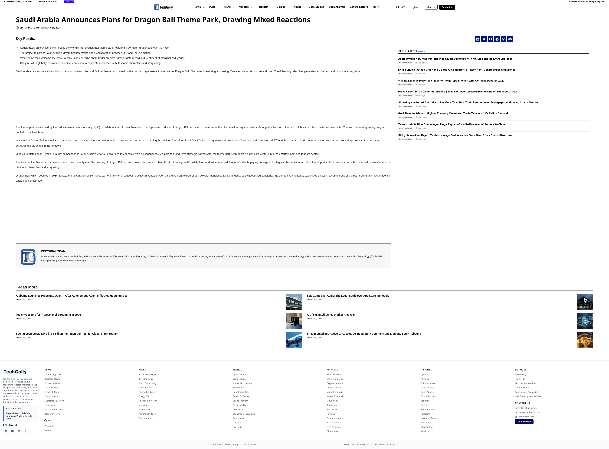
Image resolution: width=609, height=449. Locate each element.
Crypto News (51, 396)
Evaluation (238, 427)
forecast (425, 405)
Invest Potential (335, 396)
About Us (217, 444)
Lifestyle (237, 422)
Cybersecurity (240, 374)
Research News (52, 414)
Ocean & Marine (241, 396)
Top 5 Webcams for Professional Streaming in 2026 (48, 314)
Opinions (425, 374)
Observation (427, 427)
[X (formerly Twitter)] (19, 430)
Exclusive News (52, 383)
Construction (145, 387)
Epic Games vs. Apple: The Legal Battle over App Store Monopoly (348, 295)
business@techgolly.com (527, 412)
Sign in (431, 7)
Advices (425, 379)
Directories (332, 431)
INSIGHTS (426, 369)
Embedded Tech (146, 392)
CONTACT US (522, 403)
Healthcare (238, 387)
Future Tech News (53, 409)
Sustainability (239, 405)
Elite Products (334, 422)
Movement (332, 400)
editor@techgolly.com (526, 408)
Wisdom (425, 431)
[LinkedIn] (5, 430)
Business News (52, 379)
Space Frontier (240, 400)
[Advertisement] (203, 99)
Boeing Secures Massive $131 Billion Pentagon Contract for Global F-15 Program (67, 333)
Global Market (334, 387)
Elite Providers (334, 427)
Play (402, 7)
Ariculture (143, 405)
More (376, 7)
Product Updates (335, 418)
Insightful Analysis (430, 418)
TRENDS (237, 369)
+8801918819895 (526, 416)
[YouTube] (12, 430)
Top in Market (334, 405)
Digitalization (239, 379)
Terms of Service (250, 444)
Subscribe (447, 7)
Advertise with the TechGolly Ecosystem (587, 1)
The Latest (411, 51)
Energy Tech (144, 396)
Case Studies (427, 387)
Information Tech (147, 414)
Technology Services (525, 383)
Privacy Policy (231, 444)
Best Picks (332, 409)
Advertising (520, 374)
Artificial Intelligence (148, 374)
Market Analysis (335, 392)
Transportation (145, 418)
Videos (47, 430)
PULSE (142, 369)
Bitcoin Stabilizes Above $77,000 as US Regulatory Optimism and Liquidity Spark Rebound (364, 333)
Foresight (425, 414)
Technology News (53, 374)
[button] (477, 39)
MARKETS (332, 369)
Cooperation (239, 409)
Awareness (238, 418)
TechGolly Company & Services (18, 1)
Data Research (522, 387)
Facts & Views (428, 409)
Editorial (425, 400)
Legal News (50, 405)
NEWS (47, 369)
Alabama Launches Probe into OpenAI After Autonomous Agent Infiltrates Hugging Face (72, 295)
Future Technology (242, 383)
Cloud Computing (147, 383)
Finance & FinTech (147, 400)
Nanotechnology (241, 392)
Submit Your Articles (48, 1)
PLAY (51, 420)
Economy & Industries (244, 414)
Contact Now (524, 421)
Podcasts (49, 426)
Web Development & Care (528, 396)
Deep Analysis (428, 392)
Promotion (520, 379)
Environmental (145, 409)
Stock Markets (51, 387)
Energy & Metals (52, 392)
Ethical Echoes (428, 396)
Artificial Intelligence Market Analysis (331, 314)
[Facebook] (25, 430)
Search (417, 7)
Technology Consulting (526, 392)
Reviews (331, 414)
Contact (69, 1)
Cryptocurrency (335, 383)
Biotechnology (145, 379)
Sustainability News (54, 400)
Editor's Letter (428, 383)
